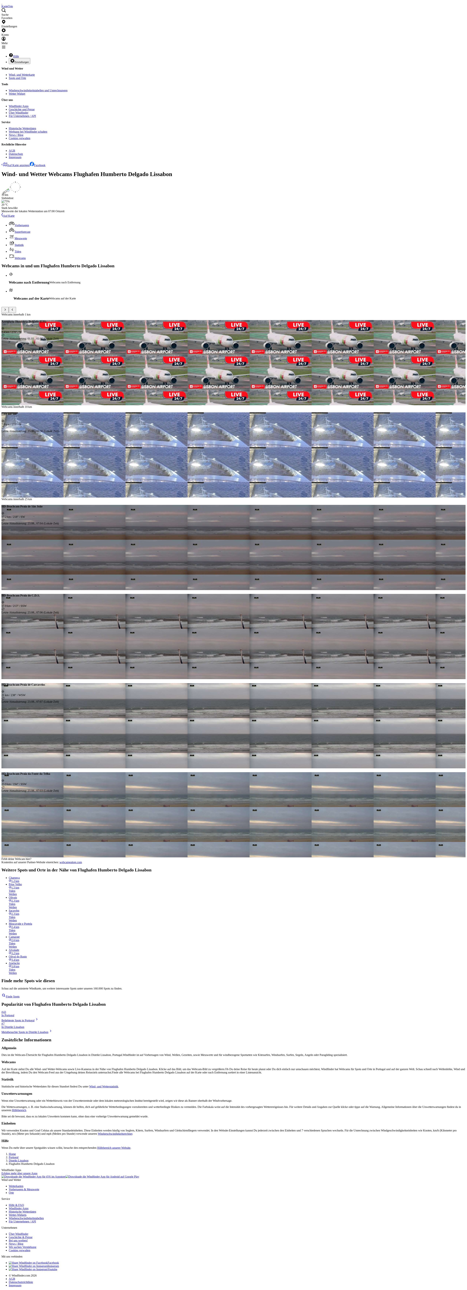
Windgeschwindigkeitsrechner (115, 1133)
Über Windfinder (18, 112)
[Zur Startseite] (1, 3)
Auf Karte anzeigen (18, 165)
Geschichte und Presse (22, 109)
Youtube (52, 1269)
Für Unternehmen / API (22, 116)
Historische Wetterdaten (22, 128)
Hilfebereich (19, 1110)
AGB (12, 150)
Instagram (53, 1266)
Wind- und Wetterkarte (22, 74)
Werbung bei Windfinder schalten (28, 131)
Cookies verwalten (19, 138)
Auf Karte (9, 215)
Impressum (15, 157)
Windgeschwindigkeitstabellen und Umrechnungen (38, 90)
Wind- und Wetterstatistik (103, 1086)
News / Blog (16, 134)
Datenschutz (16, 153)
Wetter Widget (17, 93)
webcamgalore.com (70, 862)
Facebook (39, 165)
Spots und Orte (17, 78)
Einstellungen (22, 62)
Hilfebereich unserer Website (113, 1147)
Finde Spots (13, 996)
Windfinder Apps (18, 106)
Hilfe (16, 56)
